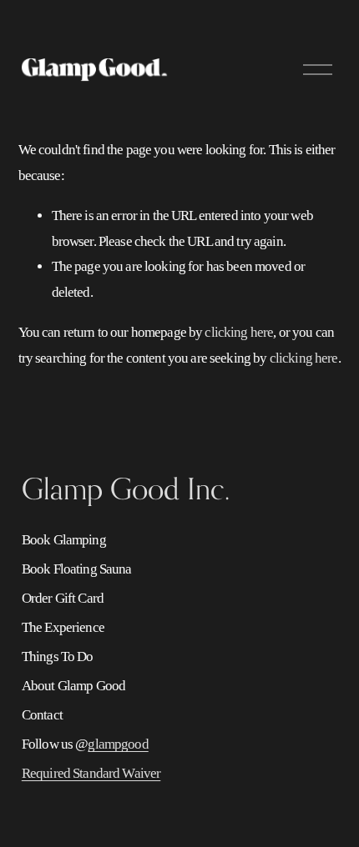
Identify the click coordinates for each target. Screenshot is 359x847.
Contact (42, 715)
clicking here (239, 332)
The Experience (63, 627)
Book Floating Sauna (77, 569)
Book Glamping (64, 540)
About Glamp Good (73, 686)
